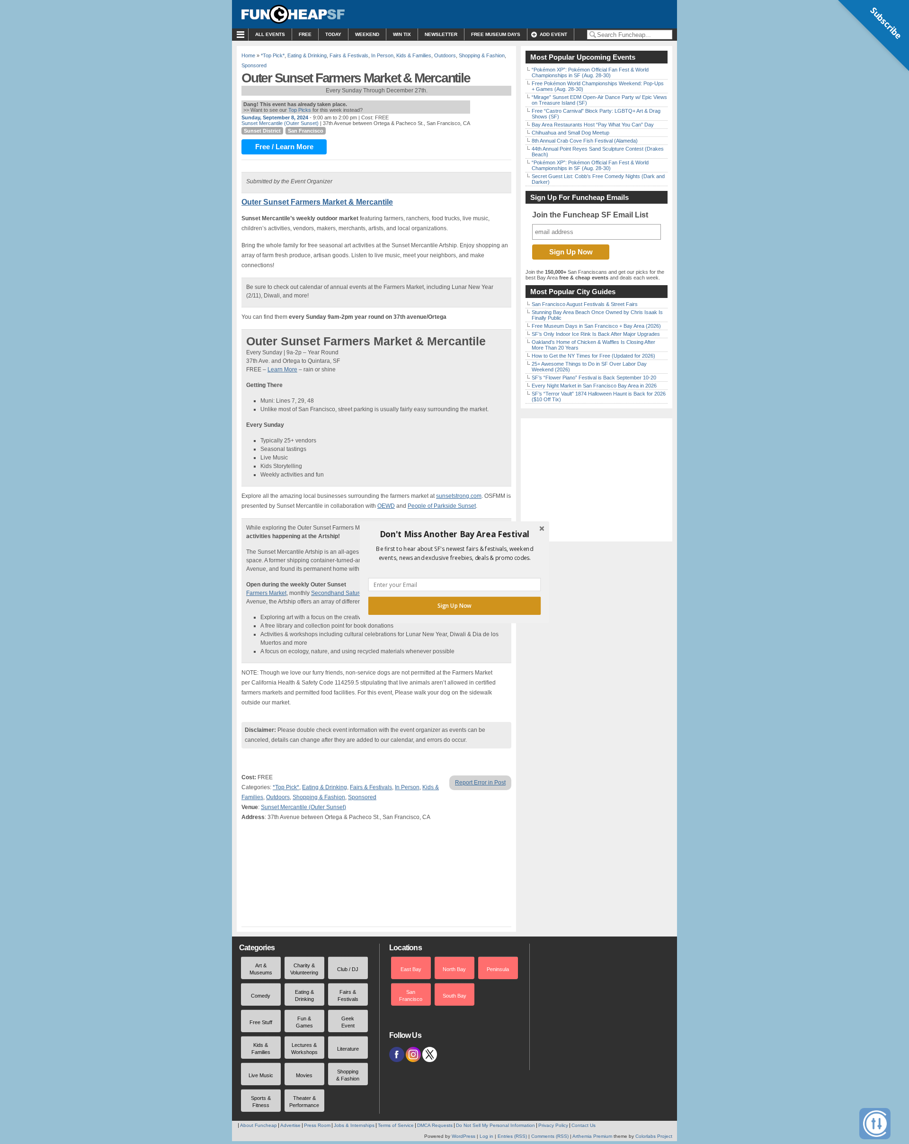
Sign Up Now (454, 605)
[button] (454, 534)
